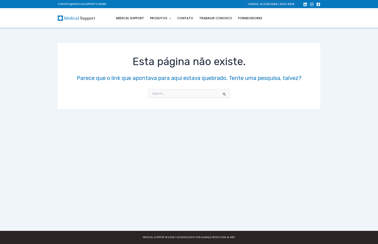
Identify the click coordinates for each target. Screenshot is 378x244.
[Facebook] (318, 4)
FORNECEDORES (250, 18)
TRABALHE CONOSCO (215, 18)
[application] (169, 18)
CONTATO (185, 18)
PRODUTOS (158, 18)
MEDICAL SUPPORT (130, 18)
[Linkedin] (305, 4)
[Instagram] (312, 4)
